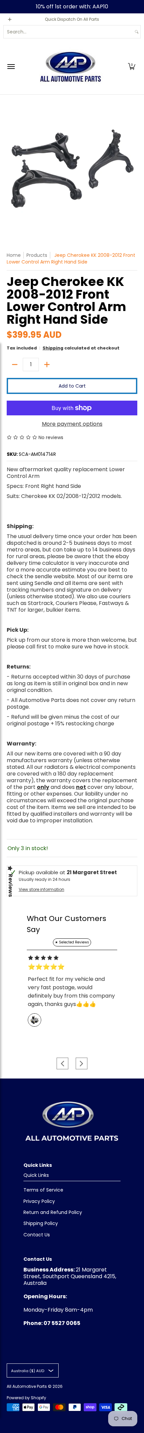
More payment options (72, 424)
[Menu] (11, 66)
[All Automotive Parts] (70, 66)
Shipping (53, 348)
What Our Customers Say (66, 924)
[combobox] (68, 31)
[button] (131, 66)
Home (14, 255)
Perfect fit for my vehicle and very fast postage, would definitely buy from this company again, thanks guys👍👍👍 (71, 991)
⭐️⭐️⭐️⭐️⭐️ (46, 967)
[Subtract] (15, 364)
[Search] (136, 31)
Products (36, 255)
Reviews (10, 885)
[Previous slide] (62, 1063)
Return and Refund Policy (52, 1212)
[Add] (47, 364)
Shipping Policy (40, 1223)
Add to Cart (72, 386)
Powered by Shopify (26, 1398)
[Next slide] (81, 1063)
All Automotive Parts (27, 1386)
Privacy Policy (39, 1201)
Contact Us (36, 1234)
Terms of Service (43, 1190)
